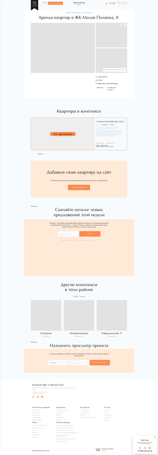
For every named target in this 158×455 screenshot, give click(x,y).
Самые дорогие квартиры (64, 425)
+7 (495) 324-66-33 (37, 393)
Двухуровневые (37, 420)
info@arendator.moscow (39, 392)
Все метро (35, 437)
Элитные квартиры (62, 441)
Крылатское (60, 417)
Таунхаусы (107, 417)
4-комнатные (36, 417)
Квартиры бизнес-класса (64, 430)
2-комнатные (36, 412)
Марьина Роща (36, 427)
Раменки (34, 432)
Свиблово (59, 420)
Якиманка (100, 87)
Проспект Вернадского (39, 425)
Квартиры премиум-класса (64, 427)
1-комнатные (36, 410)
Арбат (58, 415)
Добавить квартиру (79, 187)
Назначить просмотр (99, 362)
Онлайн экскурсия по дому (114, 69)
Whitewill (104, 450)
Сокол (34, 430)
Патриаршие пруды (62, 410)
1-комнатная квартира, (110, 121)
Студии (106, 420)
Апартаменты (108, 415)
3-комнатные (36, 415)
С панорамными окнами (87, 417)
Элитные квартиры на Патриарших (63, 435)
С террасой (84, 410)
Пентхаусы (107, 410)
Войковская (35, 435)
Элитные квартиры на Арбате (65, 439)
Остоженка (59, 412)
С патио (82, 415)
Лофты (106, 412)
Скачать (90, 233)
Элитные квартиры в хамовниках (66, 432)
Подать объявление (55, 3)
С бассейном (84, 412)
